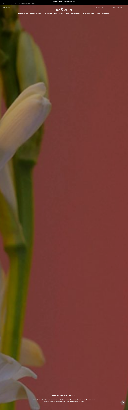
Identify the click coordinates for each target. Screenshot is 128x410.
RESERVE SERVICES (117, 7)
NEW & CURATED (23, 14)
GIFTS (67, 14)
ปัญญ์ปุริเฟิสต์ (6, 7)
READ (98, 14)
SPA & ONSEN (75, 14)
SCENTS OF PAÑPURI (88, 14)
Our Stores (106, 14)
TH (102, 7)
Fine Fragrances (35, 14)
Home (61, 14)
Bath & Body (48, 14)
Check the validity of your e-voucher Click (64, 1)
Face (55, 14)
